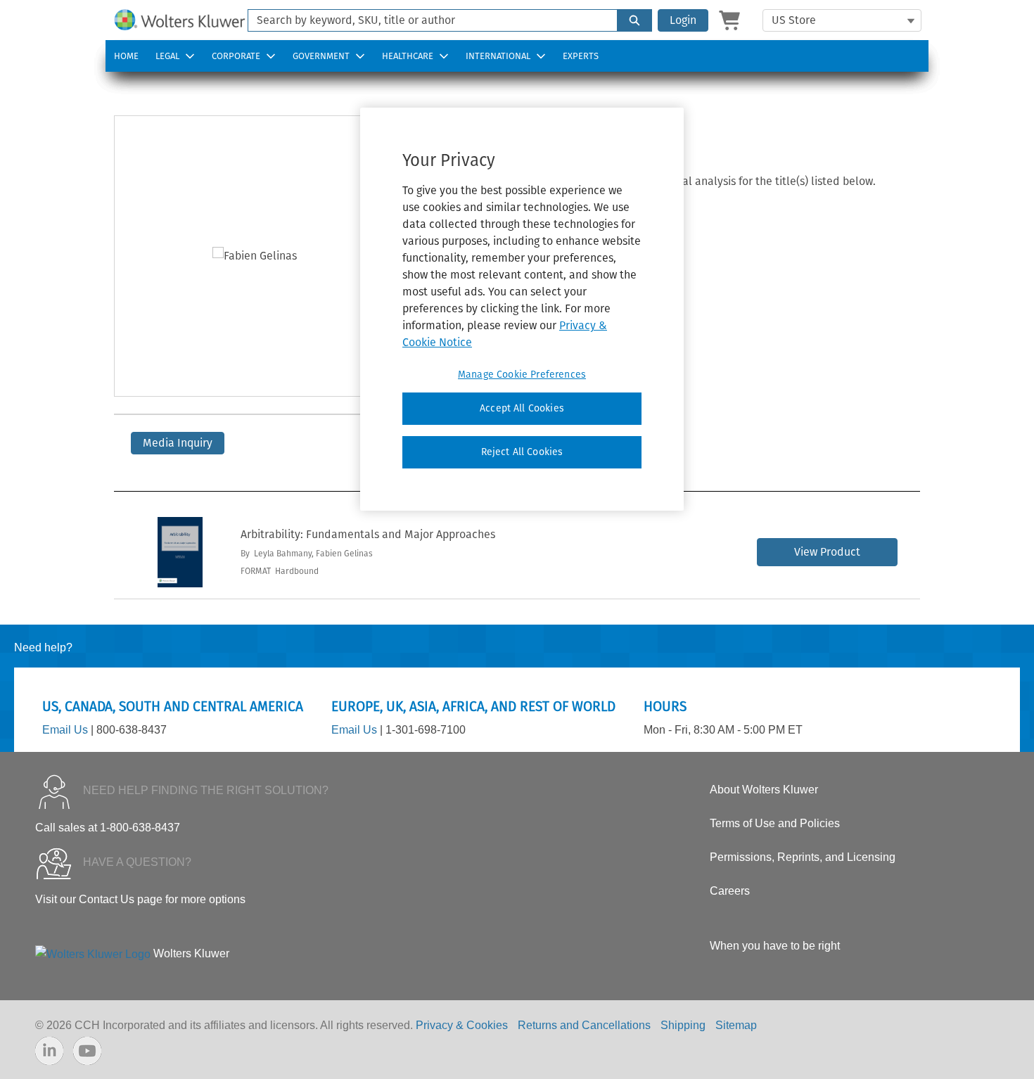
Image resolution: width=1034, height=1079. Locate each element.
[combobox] (427, 20)
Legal (167, 56)
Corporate (236, 56)
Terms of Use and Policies (775, 823)
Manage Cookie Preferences (522, 375)
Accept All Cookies (522, 408)
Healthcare (407, 56)
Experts (581, 56)
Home (126, 56)
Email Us (65, 730)
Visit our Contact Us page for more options (140, 899)
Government (321, 56)
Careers (730, 891)
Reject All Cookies (522, 452)
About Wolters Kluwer (764, 790)
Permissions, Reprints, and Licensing (802, 857)
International (498, 56)
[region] (522, 309)
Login (683, 20)
